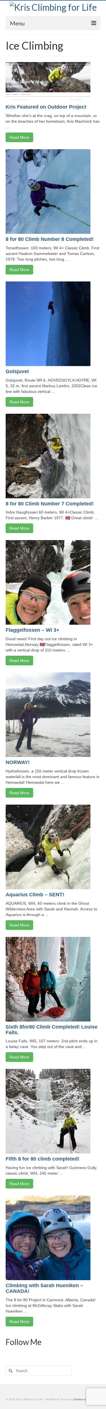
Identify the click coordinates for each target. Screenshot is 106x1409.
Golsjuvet (17, 371)
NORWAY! (18, 762)
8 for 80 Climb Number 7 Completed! (50, 504)
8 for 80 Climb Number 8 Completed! (50, 239)
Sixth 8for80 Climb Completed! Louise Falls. (52, 1029)
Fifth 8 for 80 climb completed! (42, 1159)
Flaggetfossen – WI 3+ (32, 630)
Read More (19, 137)
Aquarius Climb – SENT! (35, 894)
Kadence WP (82, 1399)
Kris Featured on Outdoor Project (46, 107)
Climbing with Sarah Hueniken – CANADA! (44, 1288)
